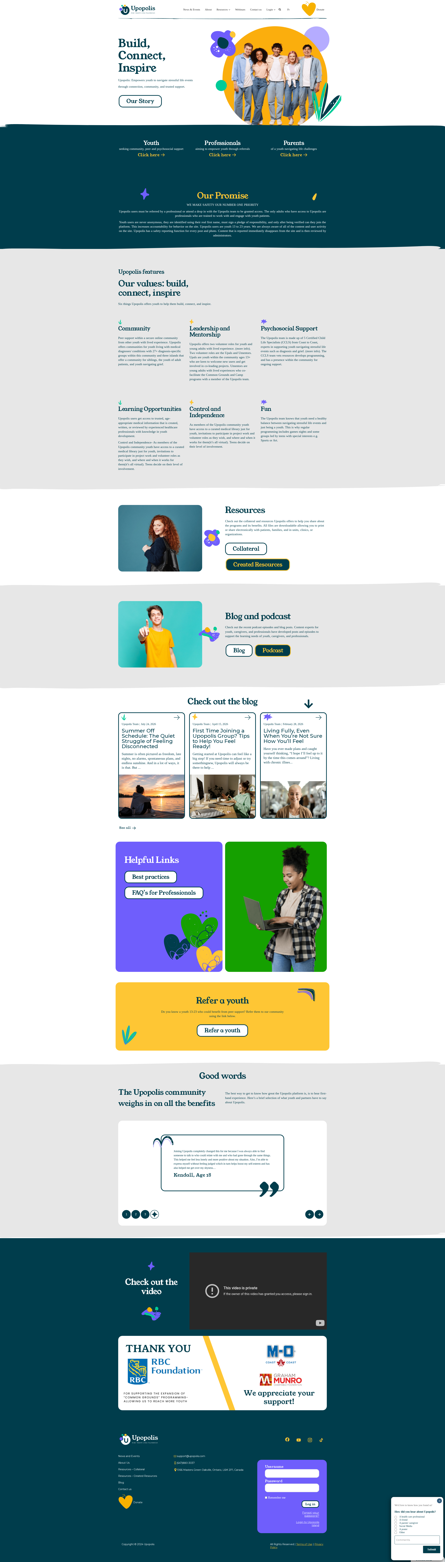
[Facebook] (287, 1439)
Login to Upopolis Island (307, 1524)
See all (125, 828)
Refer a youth (222, 1030)
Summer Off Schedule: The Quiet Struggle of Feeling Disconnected (148, 738)
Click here (148, 154)
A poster (403, 1529)
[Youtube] (299, 1440)
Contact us (256, 9)
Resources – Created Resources (137, 1476)
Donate (320, 9)
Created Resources (257, 565)
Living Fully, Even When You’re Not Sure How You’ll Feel (293, 736)
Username (274, 1466)
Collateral (246, 549)
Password (273, 1481)
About (208, 9)
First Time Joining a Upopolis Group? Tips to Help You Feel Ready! (221, 738)
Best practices (150, 877)
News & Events (191, 9)
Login (269, 9)
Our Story (140, 101)
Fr (288, 9)
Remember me (277, 1497)
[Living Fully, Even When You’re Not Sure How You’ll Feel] (293, 799)
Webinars (240, 9)
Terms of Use (304, 1544)
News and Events (129, 1456)
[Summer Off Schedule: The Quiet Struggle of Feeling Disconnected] (151, 796)
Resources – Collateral (131, 1469)
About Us (124, 1462)
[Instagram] (310, 1440)
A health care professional (412, 1516)
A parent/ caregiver (408, 1523)
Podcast (272, 650)
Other (402, 1532)
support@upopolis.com (191, 1456)
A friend (403, 1520)
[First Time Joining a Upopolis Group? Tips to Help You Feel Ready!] (222, 796)
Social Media (405, 1526)
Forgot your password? (310, 1514)
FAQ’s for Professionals (164, 893)
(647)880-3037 (186, 1462)
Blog (239, 650)
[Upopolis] (138, 9)
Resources (222, 9)
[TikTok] (321, 1440)
